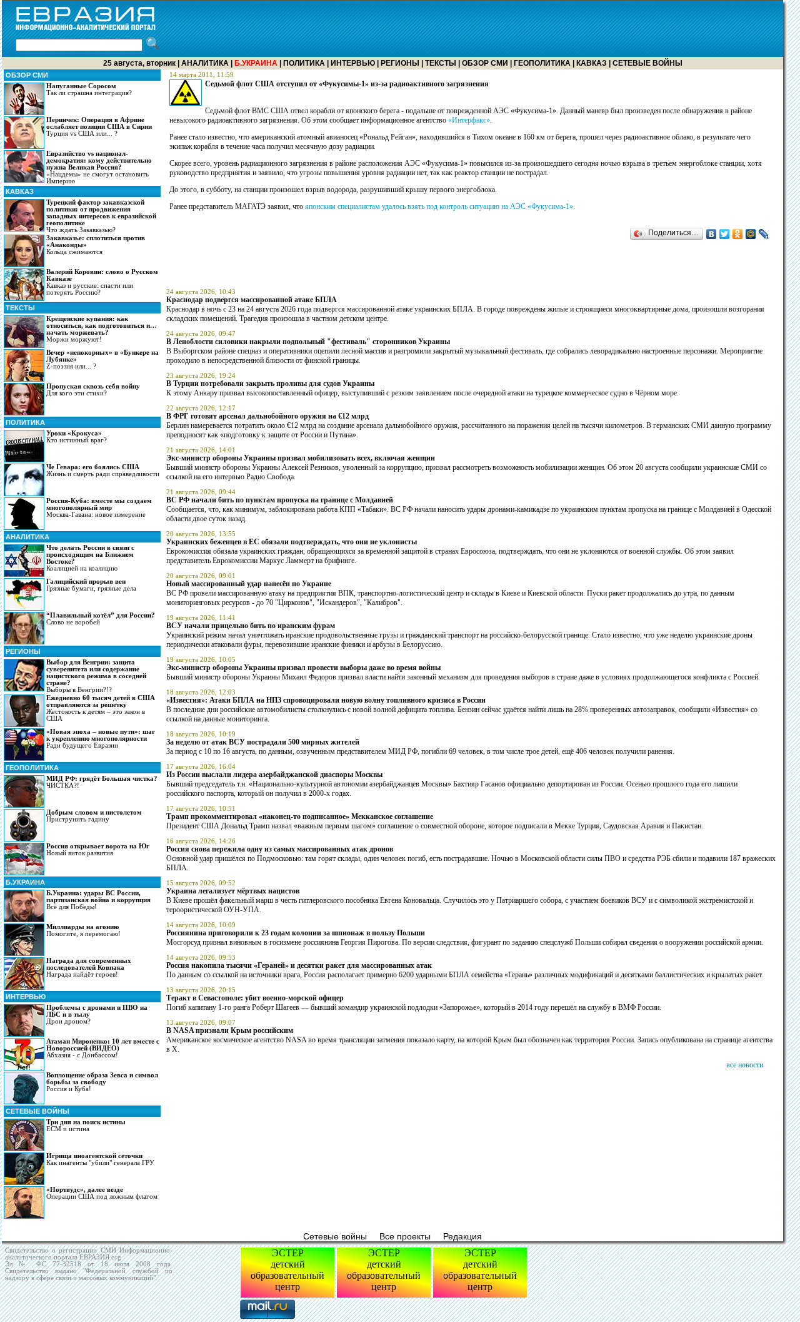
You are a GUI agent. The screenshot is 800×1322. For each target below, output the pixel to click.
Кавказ (591, 63)
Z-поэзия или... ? (102, 359)
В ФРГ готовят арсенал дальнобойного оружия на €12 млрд (267, 416)
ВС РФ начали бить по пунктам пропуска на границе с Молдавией (279, 500)
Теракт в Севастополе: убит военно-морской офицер (255, 998)
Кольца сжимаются (95, 245)
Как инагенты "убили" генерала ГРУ (100, 1159)
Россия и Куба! (102, 1082)
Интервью (353, 63)
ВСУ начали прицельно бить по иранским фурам (250, 625)
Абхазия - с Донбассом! (102, 1048)
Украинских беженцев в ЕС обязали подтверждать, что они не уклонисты (291, 541)
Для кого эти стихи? (93, 390)
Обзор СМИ (485, 63)
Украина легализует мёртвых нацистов (232, 891)
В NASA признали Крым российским (229, 1030)
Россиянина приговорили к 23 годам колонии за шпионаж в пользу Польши (295, 932)
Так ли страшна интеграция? (89, 89)
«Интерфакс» (469, 120)
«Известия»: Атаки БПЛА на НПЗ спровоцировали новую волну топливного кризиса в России (326, 700)
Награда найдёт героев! (88, 967)
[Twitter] (724, 234)
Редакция (462, 1236)
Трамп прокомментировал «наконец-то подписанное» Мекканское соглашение (299, 816)
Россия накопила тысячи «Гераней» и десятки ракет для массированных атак (299, 965)
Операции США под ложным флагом (102, 1193)
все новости (744, 1064)
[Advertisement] (555, 29)
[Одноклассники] (737, 234)
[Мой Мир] (751, 234)
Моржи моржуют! (101, 329)
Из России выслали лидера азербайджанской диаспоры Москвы (274, 774)
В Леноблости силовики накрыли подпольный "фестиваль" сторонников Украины (308, 341)
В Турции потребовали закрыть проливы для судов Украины (270, 383)
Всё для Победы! (98, 900)
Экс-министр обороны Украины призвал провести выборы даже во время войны (303, 667)
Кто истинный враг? (76, 437)
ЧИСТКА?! (102, 782)
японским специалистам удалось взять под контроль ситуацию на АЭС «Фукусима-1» (439, 206)
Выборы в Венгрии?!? (96, 676)
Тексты (440, 63)
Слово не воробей (100, 619)
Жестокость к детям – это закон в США (100, 708)
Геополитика (542, 63)
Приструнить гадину (94, 816)
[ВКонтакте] (711, 234)
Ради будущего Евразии (100, 738)
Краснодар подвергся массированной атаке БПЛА (251, 299)
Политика (304, 63)
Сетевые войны (647, 63)
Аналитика (205, 63)
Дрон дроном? (97, 1014)
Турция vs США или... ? (99, 126)
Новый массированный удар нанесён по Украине (248, 583)
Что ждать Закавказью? (101, 216)
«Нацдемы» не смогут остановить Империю (99, 167)
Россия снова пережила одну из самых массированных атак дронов (279, 849)
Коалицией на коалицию (90, 558)
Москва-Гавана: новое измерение (99, 507)
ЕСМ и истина (86, 1125)
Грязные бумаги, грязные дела (91, 585)
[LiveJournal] (764, 234)
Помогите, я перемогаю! (83, 930)
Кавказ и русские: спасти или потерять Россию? (102, 282)
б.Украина (25, 882)
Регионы (400, 63)
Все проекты (405, 1236)
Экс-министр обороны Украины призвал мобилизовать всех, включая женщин (300, 458)
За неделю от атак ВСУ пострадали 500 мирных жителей (262, 742)
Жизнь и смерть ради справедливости (102, 470)
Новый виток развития (97, 850)
